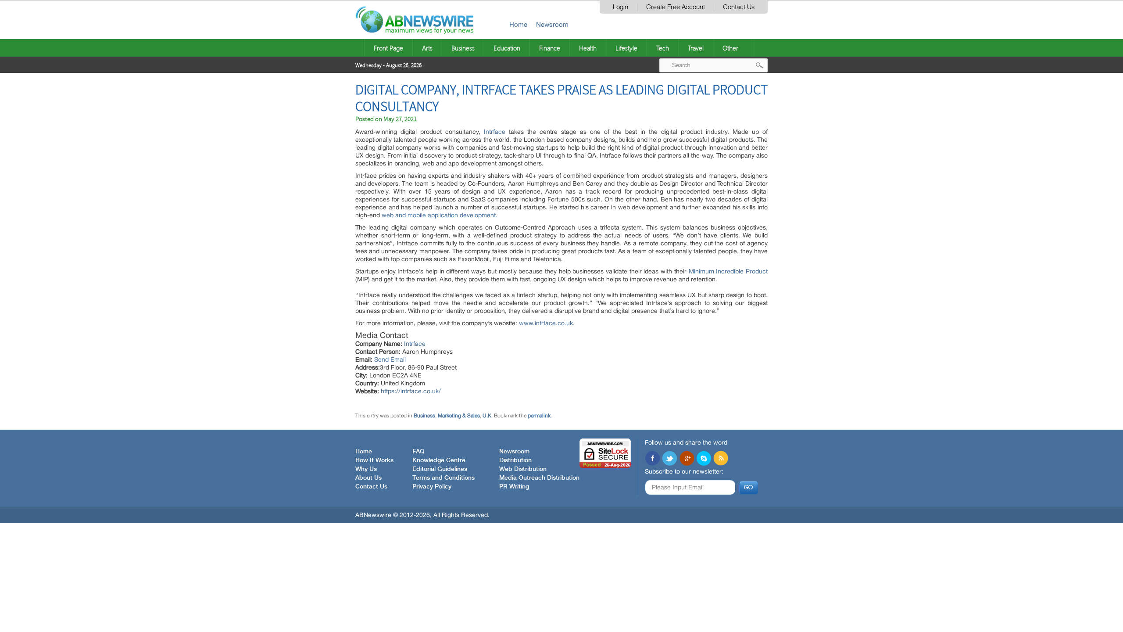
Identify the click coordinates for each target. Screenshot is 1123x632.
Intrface (415, 343)
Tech (662, 47)
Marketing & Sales (459, 416)
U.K (487, 416)
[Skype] (703, 459)
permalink (539, 416)
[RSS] (720, 459)
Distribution (515, 460)
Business (463, 47)
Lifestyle (626, 47)
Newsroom (552, 24)
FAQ (418, 452)
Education (507, 47)
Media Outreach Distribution (539, 478)
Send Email (390, 359)
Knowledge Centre (438, 460)
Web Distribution (523, 469)
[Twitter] (669, 459)
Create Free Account (675, 7)
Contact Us (739, 7)
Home (518, 24)
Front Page (388, 47)
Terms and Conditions (443, 478)
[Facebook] (652, 459)
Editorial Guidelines (439, 469)
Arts (427, 47)
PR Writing (514, 487)
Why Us (366, 469)
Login (620, 7)
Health (588, 47)
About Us (368, 478)
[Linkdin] (686, 459)
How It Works (374, 460)
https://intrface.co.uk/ (411, 391)
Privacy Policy (431, 487)
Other (730, 47)
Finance (549, 47)
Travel (696, 47)
